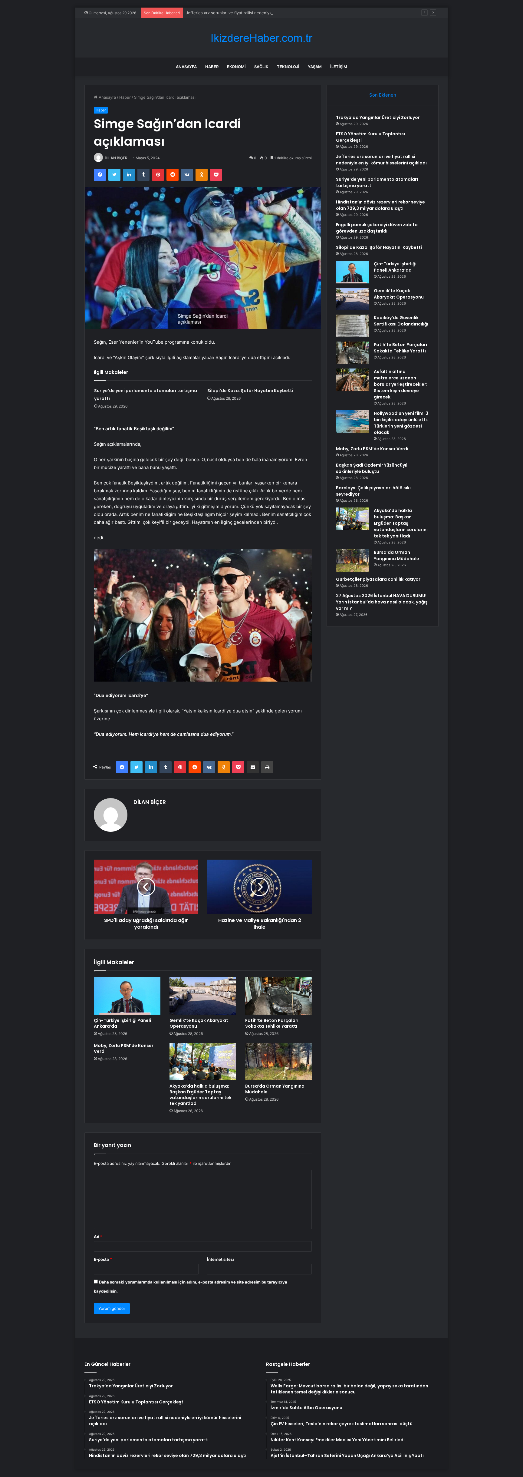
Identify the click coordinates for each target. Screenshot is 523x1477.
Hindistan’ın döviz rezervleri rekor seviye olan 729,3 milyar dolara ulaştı (380, 205)
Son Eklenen (382, 95)
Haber (212, 66)
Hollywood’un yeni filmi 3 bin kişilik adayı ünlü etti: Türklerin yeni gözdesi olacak (401, 422)
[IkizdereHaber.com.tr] (261, 38)
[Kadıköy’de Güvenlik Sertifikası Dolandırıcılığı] (352, 326)
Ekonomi (236, 66)
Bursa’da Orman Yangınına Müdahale (274, 1089)
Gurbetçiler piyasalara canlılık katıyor (378, 579)
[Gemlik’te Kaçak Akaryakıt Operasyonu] (202, 996)
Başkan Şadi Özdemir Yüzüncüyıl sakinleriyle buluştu (371, 468)
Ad (98, 1236)
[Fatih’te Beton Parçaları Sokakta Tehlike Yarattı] (278, 996)
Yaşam (315, 66)
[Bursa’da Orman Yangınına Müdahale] (278, 1061)
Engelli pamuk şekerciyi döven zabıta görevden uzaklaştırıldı (377, 228)
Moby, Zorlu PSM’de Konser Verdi (123, 1048)
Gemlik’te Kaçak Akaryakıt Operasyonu (198, 1023)
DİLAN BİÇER (116, 158)
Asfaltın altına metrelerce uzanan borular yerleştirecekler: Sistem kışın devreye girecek (400, 384)
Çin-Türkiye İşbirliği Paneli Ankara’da (122, 1023)
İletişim (338, 66)
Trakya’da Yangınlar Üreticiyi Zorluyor (378, 117)
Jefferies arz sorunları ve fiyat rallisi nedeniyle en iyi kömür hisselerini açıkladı (259, 12)
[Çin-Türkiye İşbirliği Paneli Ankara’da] (127, 996)
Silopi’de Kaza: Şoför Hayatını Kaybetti (250, 391)
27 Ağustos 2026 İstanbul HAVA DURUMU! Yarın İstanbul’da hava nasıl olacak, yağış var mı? (382, 602)
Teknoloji (288, 66)
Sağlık (261, 66)
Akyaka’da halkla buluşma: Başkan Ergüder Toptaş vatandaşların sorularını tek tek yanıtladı (200, 1094)
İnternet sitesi (220, 1259)
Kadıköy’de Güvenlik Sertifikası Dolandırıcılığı (401, 321)
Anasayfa (186, 66)
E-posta (103, 1259)
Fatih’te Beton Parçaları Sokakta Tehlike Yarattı (271, 1023)
